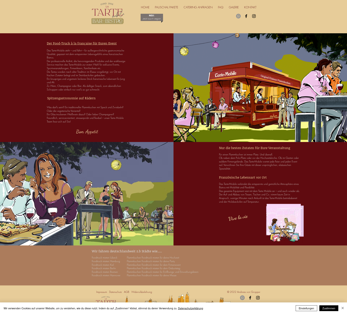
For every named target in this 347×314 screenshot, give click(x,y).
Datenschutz (116, 292)
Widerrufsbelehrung (142, 292)
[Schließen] (342, 308)
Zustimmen (328, 308)
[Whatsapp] (238, 16)
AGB (126, 292)
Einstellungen (306, 308)
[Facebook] (246, 16)
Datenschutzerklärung (190, 308)
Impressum (102, 292)
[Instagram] (254, 16)
